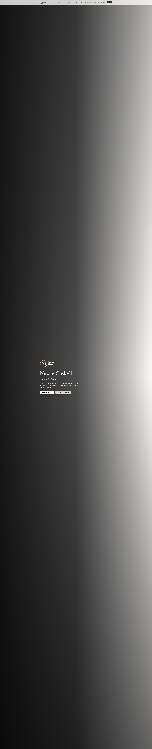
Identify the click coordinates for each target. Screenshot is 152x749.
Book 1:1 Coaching (47, 392)
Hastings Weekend (88, 2)
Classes (95, 2)
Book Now (109, 2)
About (64, 2)
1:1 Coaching (69, 2)
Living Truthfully (101, 2)
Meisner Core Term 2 (78, 2)
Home (59, 2)
